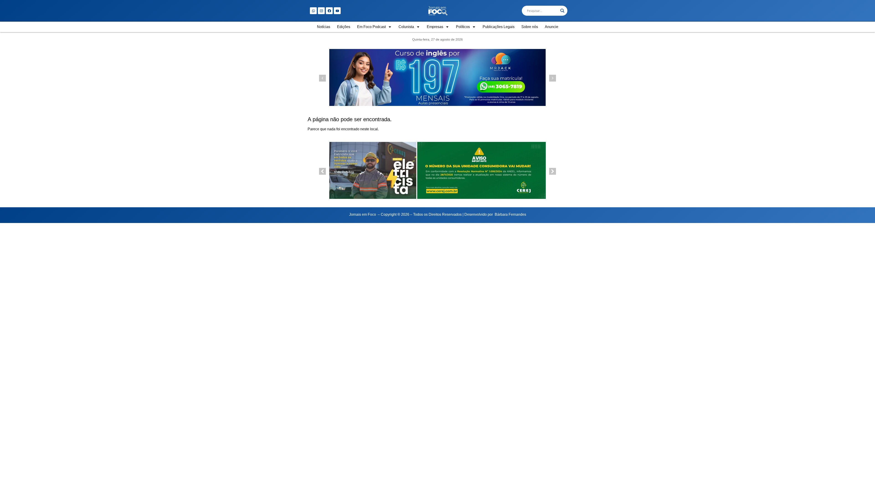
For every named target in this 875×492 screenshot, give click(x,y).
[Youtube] (337, 10)
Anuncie (551, 27)
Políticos (463, 27)
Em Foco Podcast (371, 27)
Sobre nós (529, 27)
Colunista (406, 27)
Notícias (323, 27)
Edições (343, 27)
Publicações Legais (499, 27)
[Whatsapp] (313, 10)
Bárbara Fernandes (510, 214)
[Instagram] (321, 10)
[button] (552, 78)
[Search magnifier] (562, 11)
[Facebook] (329, 10)
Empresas (435, 27)
